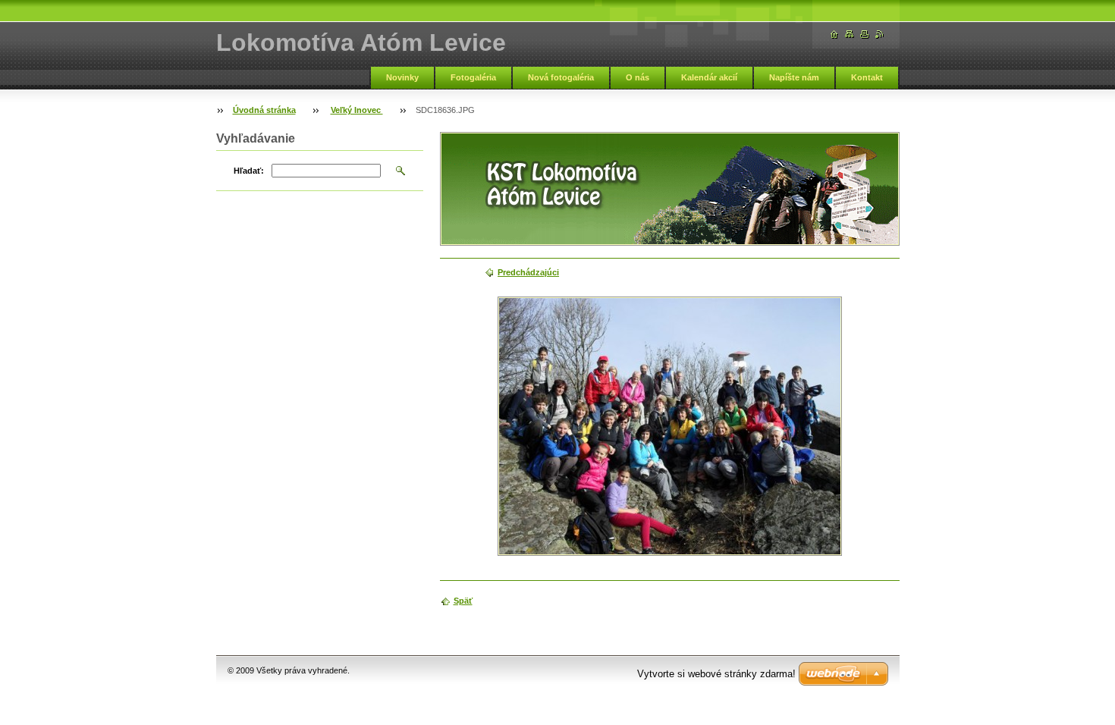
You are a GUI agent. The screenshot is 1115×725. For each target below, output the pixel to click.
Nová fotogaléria (561, 77)
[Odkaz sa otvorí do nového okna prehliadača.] (670, 426)
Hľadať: (249, 170)
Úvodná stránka (264, 110)
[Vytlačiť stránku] (864, 34)
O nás (637, 77)
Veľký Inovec (357, 110)
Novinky (402, 77)
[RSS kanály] (879, 34)
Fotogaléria (473, 77)
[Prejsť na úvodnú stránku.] (834, 34)
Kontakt (867, 77)
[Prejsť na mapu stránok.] (849, 34)
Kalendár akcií (709, 77)
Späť (463, 600)
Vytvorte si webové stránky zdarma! (716, 673)
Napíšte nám (794, 77)
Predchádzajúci (528, 272)
